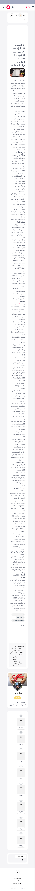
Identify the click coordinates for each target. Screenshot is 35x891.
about (16, 881)
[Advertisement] (17, 34)
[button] (32, 7)
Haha (21, 728)
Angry (21, 846)
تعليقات (20, 856)
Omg (20, 795)
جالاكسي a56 (20, 617)
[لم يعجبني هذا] (16, 15)
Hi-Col (28, 7)
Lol (21, 761)
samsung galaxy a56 (18, 615)
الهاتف (19, 304)
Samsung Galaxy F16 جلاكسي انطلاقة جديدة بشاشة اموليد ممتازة (21, 654)
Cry (21, 829)
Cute (21, 778)
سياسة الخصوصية (16, 883)
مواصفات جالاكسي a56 (18, 620)
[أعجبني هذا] (24, 15)
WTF (21, 812)
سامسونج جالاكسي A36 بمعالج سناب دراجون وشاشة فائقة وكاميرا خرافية (13, 657)
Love (21, 745)
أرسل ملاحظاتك (17, 878)
